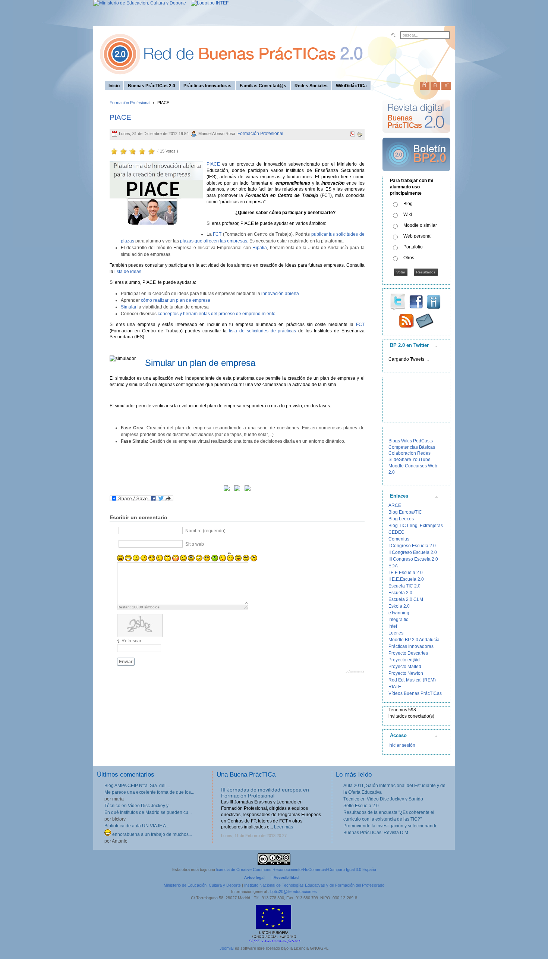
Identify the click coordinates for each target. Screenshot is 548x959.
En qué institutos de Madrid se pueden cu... (148, 812)
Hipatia (259, 247)
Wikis (406, 441)
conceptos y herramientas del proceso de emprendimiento (216, 313)
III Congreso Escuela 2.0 (413, 559)
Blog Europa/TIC (405, 512)
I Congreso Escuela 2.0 (412, 545)
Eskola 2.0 (399, 606)
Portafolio (413, 247)
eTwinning (398, 612)
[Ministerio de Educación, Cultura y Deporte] (139, 3)
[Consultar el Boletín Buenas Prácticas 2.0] (416, 174)
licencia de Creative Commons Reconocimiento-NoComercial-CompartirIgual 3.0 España (296, 869)
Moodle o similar (420, 225)
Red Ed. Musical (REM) (412, 680)
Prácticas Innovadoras (411, 646)
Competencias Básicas (411, 447)
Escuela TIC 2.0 (404, 586)
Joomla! (227, 948)
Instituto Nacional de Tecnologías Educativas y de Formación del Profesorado (314, 885)
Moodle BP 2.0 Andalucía (414, 639)
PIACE (120, 117)
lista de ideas (127, 271)
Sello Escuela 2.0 (361, 805)
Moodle (396, 465)
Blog (408, 203)
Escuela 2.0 (400, 592)
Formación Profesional (130, 102)
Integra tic (398, 619)
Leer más (283, 827)
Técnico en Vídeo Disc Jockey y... (137, 805)
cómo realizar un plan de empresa (175, 300)
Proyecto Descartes (408, 653)
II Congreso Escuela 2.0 (412, 552)
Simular (128, 307)
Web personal (417, 236)
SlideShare (399, 459)
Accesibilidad (286, 877)
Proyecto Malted (404, 666)
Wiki (407, 214)
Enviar (126, 661)
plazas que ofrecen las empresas (213, 241)
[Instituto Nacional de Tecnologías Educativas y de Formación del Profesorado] (208, 3)
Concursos (416, 465)
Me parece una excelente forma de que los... (149, 792)
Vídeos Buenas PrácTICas (415, 693)
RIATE (394, 686)
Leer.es (395, 633)
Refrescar (131, 640)
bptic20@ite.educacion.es (293, 891)
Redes (424, 453)
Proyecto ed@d (404, 659)
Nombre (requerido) (205, 530)
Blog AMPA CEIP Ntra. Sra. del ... (137, 785)
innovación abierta (280, 293)
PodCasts (423, 441)
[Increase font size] (425, 84)
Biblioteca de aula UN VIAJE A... (136, 825)
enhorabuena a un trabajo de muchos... (151, 834)
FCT (217, 234)
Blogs (394, 441)
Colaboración (402, 453)
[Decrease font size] (446, 84)
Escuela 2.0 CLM (405, 599)
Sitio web (194, 544)
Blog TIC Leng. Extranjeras (415, 525)
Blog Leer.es (401, 518)
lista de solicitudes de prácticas (262, 330)
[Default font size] (435, 84)
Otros (408, 257)
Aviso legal (254, 877)
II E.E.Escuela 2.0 (406, 579)
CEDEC (396, 532)
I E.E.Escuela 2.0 (405, 572)
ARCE (394, 505)
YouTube (421, 459)
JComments (355, 671)
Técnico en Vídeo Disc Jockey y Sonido (383, 799)
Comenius (398, 539)
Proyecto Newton (405, 673)
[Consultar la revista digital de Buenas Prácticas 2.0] (416, 136)
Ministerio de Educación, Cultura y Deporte (202, 885)
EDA (393, 565)
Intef (392, 626)
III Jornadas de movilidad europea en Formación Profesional (265, 793)
